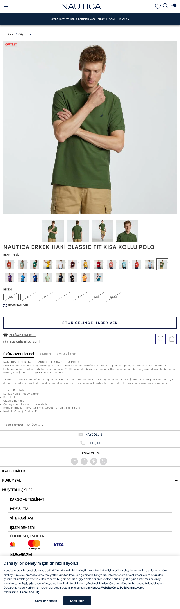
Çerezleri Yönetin (46, 600)
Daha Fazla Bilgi (30, 592)
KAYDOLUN (94, 434)
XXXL (113, 297)
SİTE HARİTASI (21, 518)
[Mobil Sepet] (173, 6)
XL (79, 297)
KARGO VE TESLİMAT (27, 499)
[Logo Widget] (81, 6)
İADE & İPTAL (20, 509)
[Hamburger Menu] (6, 7)
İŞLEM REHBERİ (22, 528)
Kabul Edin (77, 600)
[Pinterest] (93, 461)
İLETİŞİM (94, 443)
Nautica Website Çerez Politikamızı (112, 587)
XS (11, 297)
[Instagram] (74, 461)
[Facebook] (84, 461)
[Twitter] (103, 461)
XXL (96, 297)
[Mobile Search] (165, 6)
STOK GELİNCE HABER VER (90, 323)
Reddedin (28, 583)
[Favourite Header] (158, 6)
